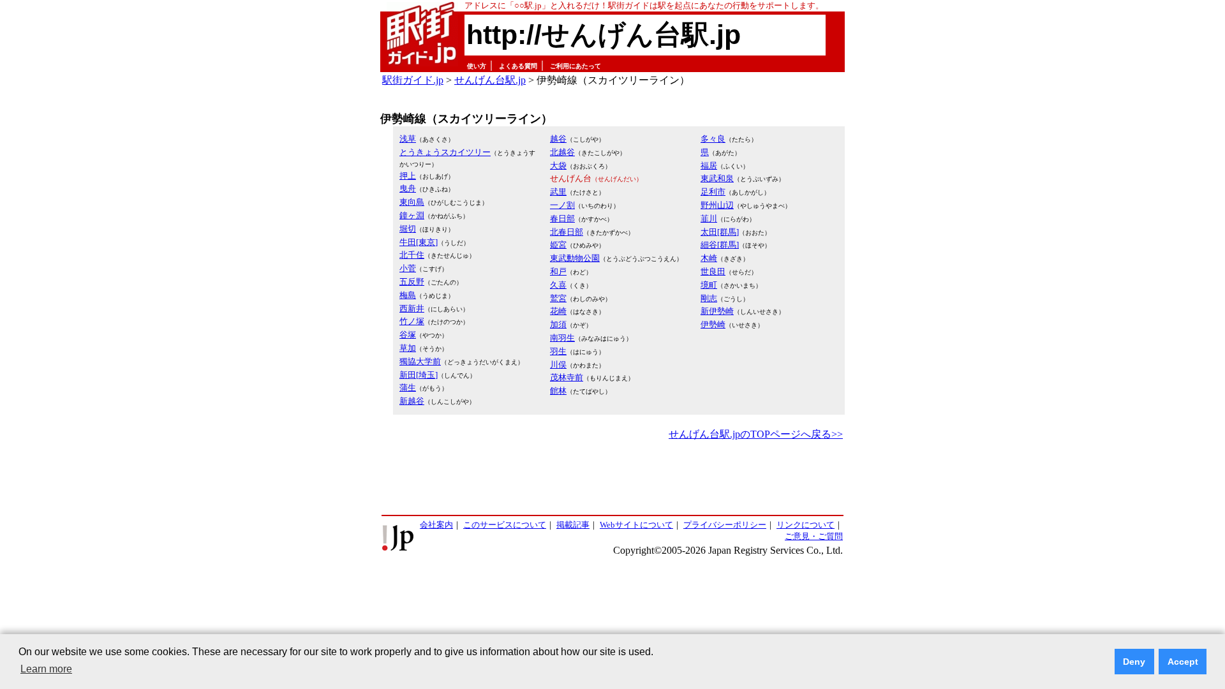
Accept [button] (1183, 661)
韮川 (709, 218)
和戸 (558, 271)
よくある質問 (518, 66)
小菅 (407, 268)
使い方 (476, 66)
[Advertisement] (612, 478)
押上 (407, 176)
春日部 (562, 218)
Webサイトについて (636, 525)
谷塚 (407, 334)
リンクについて (805, 525)
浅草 (407, 139)
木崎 (709, 258)
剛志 (709, 298)
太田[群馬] (720, 232)
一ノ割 (562, 205)
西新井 (411, 308)
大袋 (558, 165)
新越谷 (411, 401)
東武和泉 (717, 178)
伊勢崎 (713, 324)
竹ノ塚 (411, 321)
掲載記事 (573, 525)
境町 (709, 285)
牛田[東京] (418, 242)
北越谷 (562, 152)
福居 (709, 165)
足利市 (713, 191)
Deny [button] (1134, 661)
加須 (558, 324)
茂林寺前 (566, 377)
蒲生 (407, 387)
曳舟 (407, 188)
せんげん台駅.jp (490, 80)
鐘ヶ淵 (411, 215)
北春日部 (566, 232)
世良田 (713, 271)
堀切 (407, 228)
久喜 (558, 285)
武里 (558, 191)
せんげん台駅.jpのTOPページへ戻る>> (756, 434)
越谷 (558, 139)
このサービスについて (504, 525)
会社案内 (436, 525)
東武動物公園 (575, 258)
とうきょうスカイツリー (445, 152)
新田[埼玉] (418, 375)
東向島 (411, 202)
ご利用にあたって (575, 66)
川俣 (558, 364)
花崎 (558, 311)
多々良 (713, 139)
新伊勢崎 (717, 311)
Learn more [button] (46, 668)
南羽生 (562, 338)
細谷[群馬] (720, 244)
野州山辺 (717, 205)
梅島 (407, 295)
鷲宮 (558, 298)
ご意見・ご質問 (814, 536)
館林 (558, 391)
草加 (407, 348)
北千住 (411, 255)
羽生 (558, 351)
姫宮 (558, 244)
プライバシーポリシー (724, 525)
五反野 (411, 281)
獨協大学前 (420, 361)
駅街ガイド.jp (412, 80)
